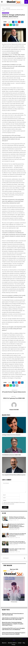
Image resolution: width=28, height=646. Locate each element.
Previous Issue (14, 601)
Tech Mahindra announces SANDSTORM (11, 455)
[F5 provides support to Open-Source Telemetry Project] (5, 550)
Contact (19, 642)
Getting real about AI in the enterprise (11, 435)
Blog (24, 642)
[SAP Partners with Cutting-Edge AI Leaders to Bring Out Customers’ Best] (5, 543)
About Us (4, 642)
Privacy (13, 644)
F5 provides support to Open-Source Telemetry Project (17, 549)
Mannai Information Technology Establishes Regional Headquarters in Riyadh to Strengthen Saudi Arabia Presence (12, 624)
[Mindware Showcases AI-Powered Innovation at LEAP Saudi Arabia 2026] (5, 518)
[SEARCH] (24, 558)
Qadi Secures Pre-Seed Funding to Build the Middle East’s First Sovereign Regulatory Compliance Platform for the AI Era (16, 526)
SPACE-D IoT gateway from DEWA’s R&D (14, 398)
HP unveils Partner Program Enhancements (14, 392)
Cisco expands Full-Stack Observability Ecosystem (13, 475)
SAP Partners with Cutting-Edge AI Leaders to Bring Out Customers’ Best (17, 542)
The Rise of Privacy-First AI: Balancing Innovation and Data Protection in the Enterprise (17, 535)
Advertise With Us (12, 642)
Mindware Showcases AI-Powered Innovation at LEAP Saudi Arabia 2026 (17, 517)
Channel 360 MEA (6, 18)
